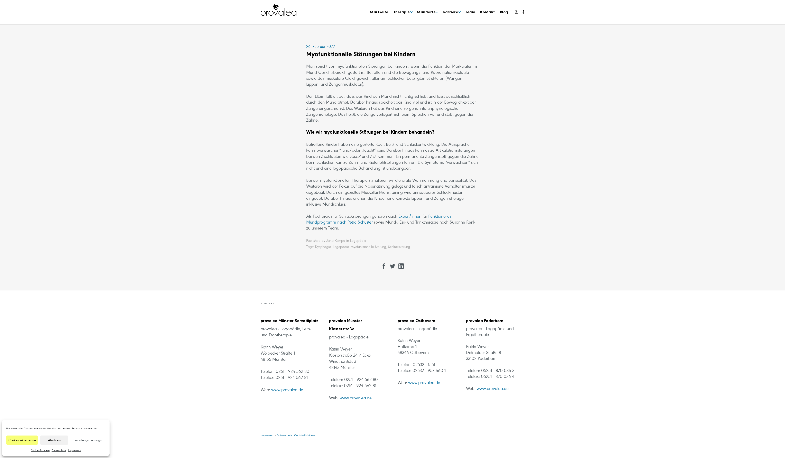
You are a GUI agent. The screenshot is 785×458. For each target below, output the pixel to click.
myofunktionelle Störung (368, 247)
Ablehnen (54, 440)
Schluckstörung (399, 247)
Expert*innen (409, 216)
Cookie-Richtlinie (40, 450)
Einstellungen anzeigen (88, 440)
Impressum (74, 450)
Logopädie (358, 241)
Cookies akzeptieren (22, 440)
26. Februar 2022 (320, 47)
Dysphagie (323, 247)
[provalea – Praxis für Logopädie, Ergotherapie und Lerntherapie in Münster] (278, 11)
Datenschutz (59, 450)
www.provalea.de (287, 390)
